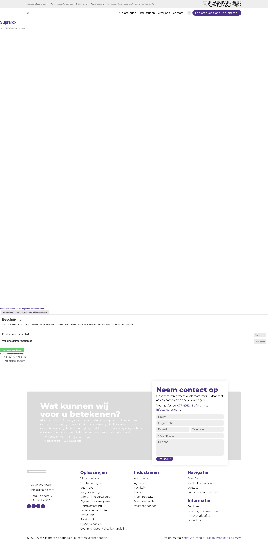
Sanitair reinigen (11, 28)
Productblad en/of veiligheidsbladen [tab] (32, 312)
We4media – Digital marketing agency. (215, 537)
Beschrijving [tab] (8, 312)
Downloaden (260, 335)
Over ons (164, 13)
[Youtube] (43, 506)
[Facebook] (29, 506)
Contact (178, 13)
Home (2, 28)
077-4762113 (185, 405)
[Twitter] (38, 506)
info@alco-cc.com (168, 409)
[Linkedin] (34, 506)
